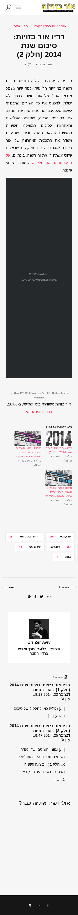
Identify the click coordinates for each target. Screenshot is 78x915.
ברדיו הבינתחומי (39, 412)
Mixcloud (39, 397)
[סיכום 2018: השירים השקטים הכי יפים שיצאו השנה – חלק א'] (58, 478)
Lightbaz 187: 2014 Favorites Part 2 (29, 393)
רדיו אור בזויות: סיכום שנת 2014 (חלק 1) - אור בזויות (40, 687)
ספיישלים (21, 26)
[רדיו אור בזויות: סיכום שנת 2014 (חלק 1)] (58, 438)
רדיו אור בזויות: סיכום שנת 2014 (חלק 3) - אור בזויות (40, 728)
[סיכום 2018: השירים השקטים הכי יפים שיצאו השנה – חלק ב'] (27, 438)
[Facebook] (48, 905)
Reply (65, 699)
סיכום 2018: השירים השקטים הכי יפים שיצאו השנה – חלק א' (58, 492)
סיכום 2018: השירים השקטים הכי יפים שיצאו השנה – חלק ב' (28, 452)
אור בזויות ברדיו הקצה (50, 26)
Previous (64, 587)
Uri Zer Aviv (58, 393)
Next (11, 587)
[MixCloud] (39, 905)
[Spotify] (30, 905)
